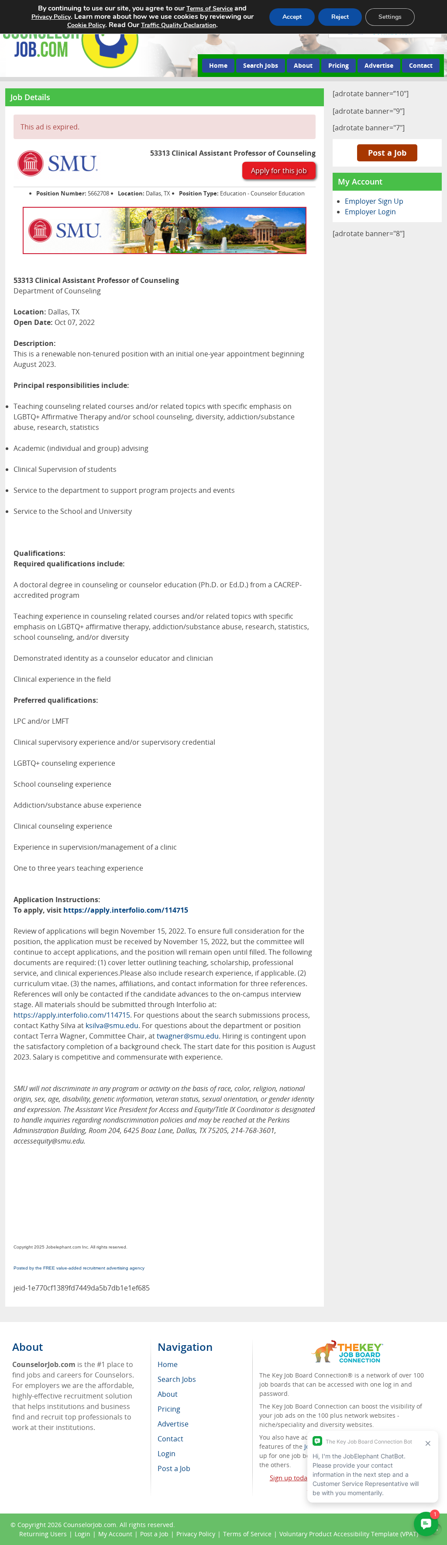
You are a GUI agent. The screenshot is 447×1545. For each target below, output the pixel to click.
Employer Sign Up (374, 201)
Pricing (338, 65)
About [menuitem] (168, 1394)
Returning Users (43, 1534)
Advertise (378, 65)
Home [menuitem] (168, 1364)
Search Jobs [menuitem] (177, 1379)
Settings (390, 17)
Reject (340, 17)
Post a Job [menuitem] (174, 1468)
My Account (115, 1534)
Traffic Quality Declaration (178, 25)
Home (218, 65)
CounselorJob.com (89, 1525)
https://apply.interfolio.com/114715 (125, 910)
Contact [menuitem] (170, 1439)
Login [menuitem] (166, 1453)
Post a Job (387, 152)
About (303, 65)
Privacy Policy (195, 1534)
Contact (421, 65)
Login (82, 1534)
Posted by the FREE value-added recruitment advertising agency (79, 1268)
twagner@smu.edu (188, 1036)
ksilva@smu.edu (112, 1025)
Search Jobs (260, 65)
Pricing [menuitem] (169, 1409)
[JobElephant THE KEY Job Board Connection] (347, 1344)
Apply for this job (279, 170)
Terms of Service (247, 1534)
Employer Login (370, 211)
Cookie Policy (86, 25)
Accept (292, 17)
